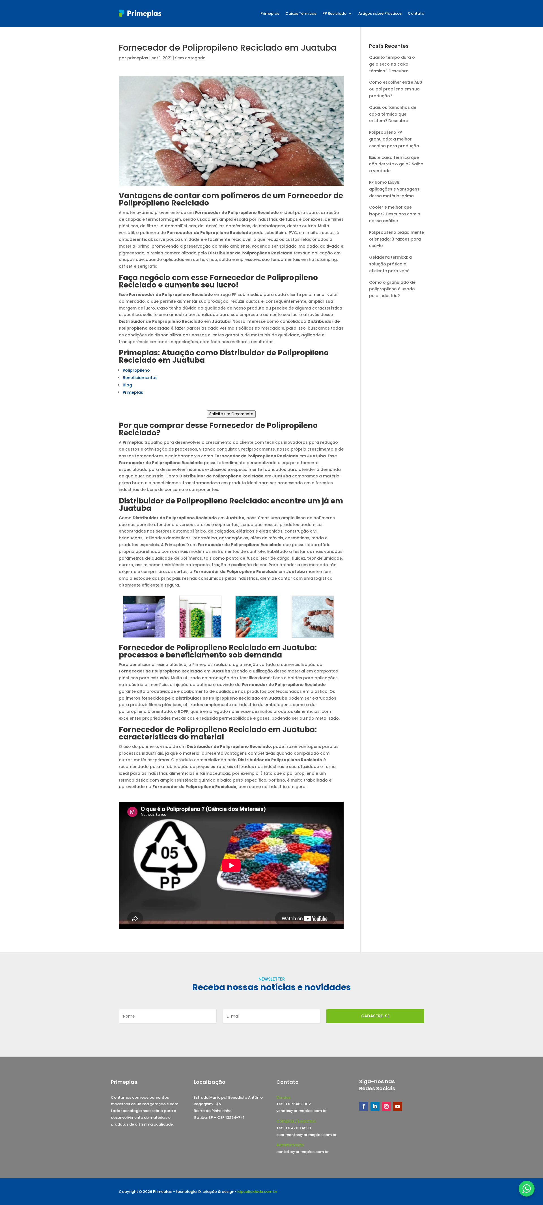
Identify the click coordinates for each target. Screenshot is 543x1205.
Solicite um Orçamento (231, 414)
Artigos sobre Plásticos (380, 13)
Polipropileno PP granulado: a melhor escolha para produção (394, 139)
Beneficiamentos (140, 377)
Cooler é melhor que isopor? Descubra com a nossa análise (394, 214)
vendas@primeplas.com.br (301, 1110)
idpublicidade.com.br (257, 1191)
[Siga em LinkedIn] (375, 1106)
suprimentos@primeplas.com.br (306, 1134)
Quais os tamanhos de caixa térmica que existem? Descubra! (392, 114)
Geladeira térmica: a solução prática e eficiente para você (390, 264)
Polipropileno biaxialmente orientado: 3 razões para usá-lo (396, 239)
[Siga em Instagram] (386, 1106)
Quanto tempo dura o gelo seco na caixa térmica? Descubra (392, 64)
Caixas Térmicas (300, 13)
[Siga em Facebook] (363, 1106)
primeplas (137, 58)
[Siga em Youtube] (397, 1106)
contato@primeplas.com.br (302, 1151)
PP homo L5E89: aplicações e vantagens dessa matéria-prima (394, 189)
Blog (127, 385)
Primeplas (269, 13)
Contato (416, 13)
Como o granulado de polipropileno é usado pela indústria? (392, 289)
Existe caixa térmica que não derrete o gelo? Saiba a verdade (396, 164)
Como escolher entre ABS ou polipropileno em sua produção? (395, 89)
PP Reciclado (334, 13)
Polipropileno (136, 370)
